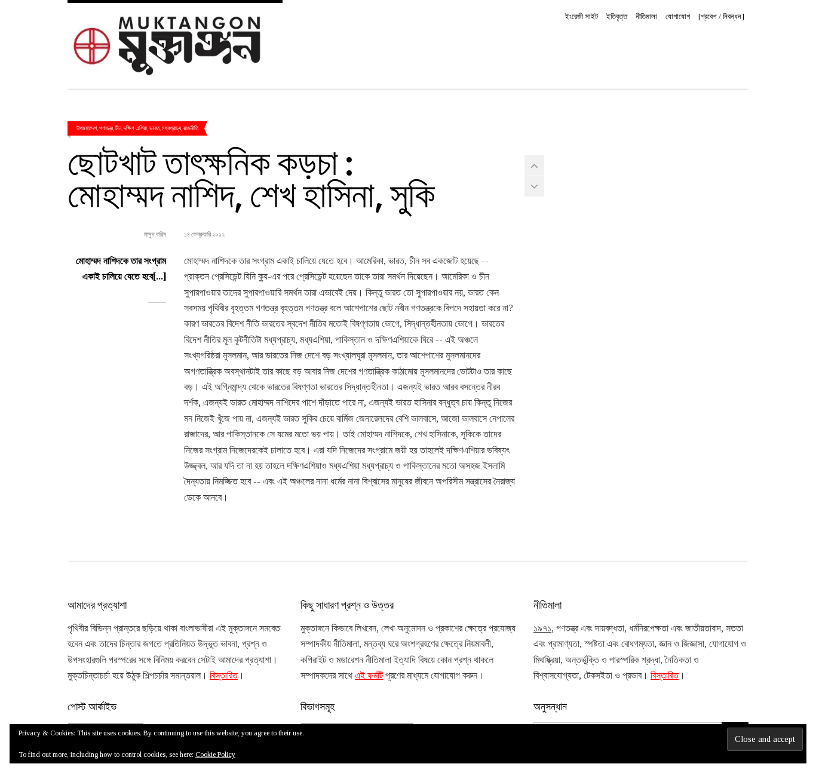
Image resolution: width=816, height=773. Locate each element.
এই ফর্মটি (369, 675)
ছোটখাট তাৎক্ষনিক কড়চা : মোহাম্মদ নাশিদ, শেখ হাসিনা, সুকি (251, 176)
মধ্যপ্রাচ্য (171, 127)
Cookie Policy (215, 754)
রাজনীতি (190, 127)
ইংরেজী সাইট (581, 16)
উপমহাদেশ (86, 127)
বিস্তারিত (224, 675)
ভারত (154, 127)
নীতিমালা (646, 16)
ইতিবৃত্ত (616, 16)
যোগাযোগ (677, 16)
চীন (118, 127)
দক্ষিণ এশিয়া (135, 127)
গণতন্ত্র (106, 127)
